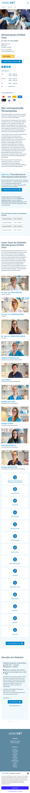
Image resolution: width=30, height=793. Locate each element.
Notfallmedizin (15, 552)
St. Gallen (15, 762)
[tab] (15, 516)
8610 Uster (4, 45)
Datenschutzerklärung (13, 791)
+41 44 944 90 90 (7, 49)
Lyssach (15, 759)
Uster (15, 763)
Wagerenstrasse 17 (6, 43)
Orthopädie (15, 505)
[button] (28, 773)
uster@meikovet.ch (9, 51)
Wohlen (15, 765)
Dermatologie (15, 516)
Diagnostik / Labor (15, 587)
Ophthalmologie (15, 528)
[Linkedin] (10, 67)
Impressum (20, 791)
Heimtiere (15, 610)
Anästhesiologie (15, 540)
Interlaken (15, 754)
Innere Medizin (15, 493)
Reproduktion (15, 598)
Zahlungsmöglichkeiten (7, 92)
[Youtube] (7, 67)
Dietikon (15, 749)
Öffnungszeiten (5, 70)
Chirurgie (15, 575)
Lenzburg (15, 757)
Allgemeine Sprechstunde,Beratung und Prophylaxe (15, 481)
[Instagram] (5, 67)
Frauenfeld (15, 751)
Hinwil (15, 752)
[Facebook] (2, 67)
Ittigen (15, 755)
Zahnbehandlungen (15, 563)
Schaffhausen (15, 760)
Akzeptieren (15, 788)
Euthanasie (15, 634)
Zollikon (15, 766)
